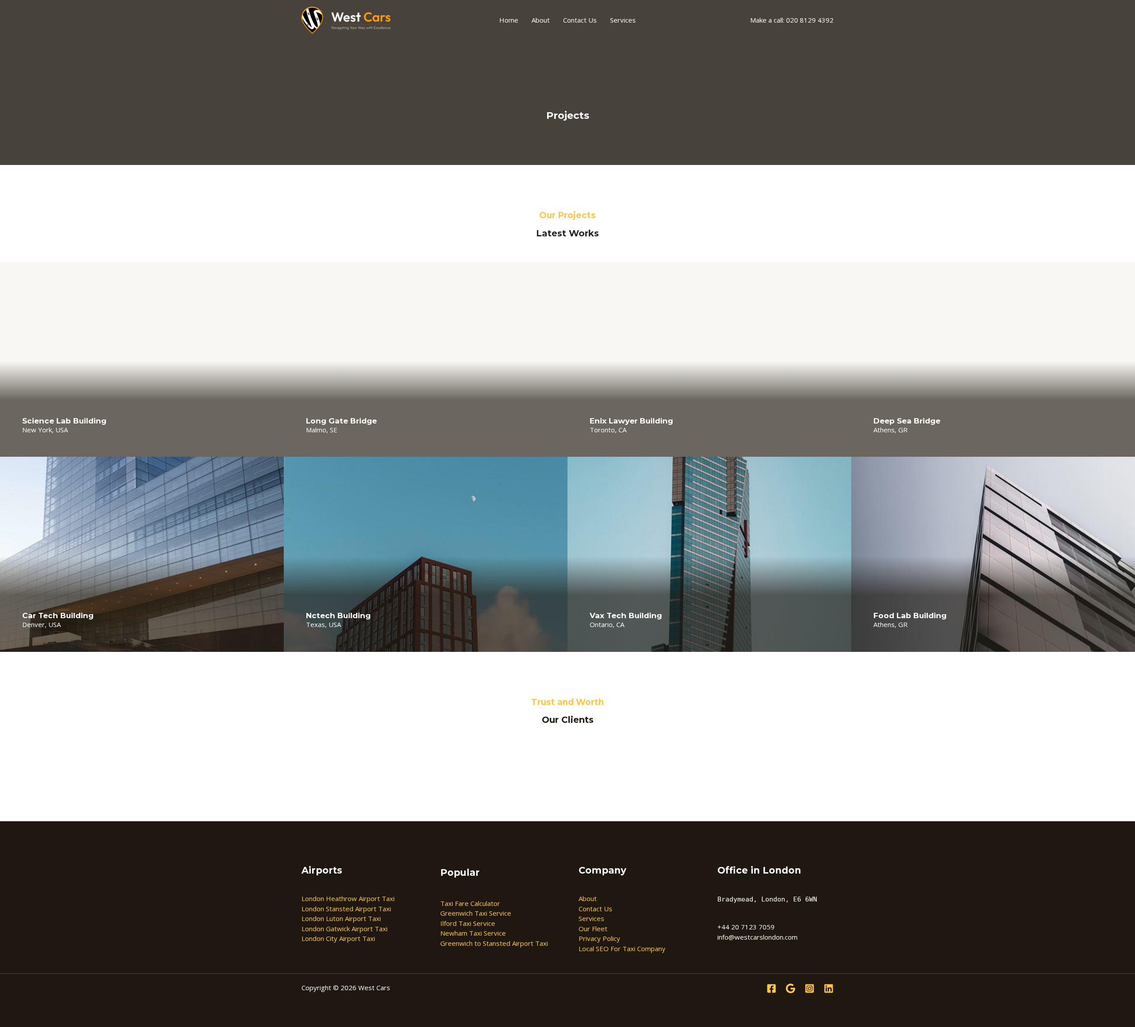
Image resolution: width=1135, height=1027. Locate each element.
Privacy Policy (599, 938)
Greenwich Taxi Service (475, 913)
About (541, 20)
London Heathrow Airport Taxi (348, 898)
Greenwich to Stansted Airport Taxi (494, 943)
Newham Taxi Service (473, 933)
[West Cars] (346, 19)
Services (623, 20)
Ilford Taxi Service (467, 923)
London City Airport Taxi (338, 938)
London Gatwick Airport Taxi (344, 928)
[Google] (790, 988)
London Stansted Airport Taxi (346, 908)
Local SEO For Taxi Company (622, 948)
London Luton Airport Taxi (341, 918)
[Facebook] (771, 988)
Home (508, 20)
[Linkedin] (829, 988)
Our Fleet (593, 928)
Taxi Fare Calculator (470, 903)
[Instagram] (809, 988)
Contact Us (580, 20)
